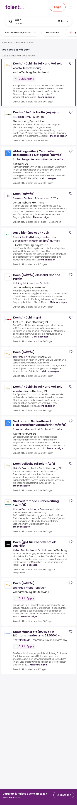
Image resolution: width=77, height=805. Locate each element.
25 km (61, 21)
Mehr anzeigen (46, 97)
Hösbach (21, 43)
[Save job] (71, 63)
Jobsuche (6, 43)
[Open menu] (70, 7)
